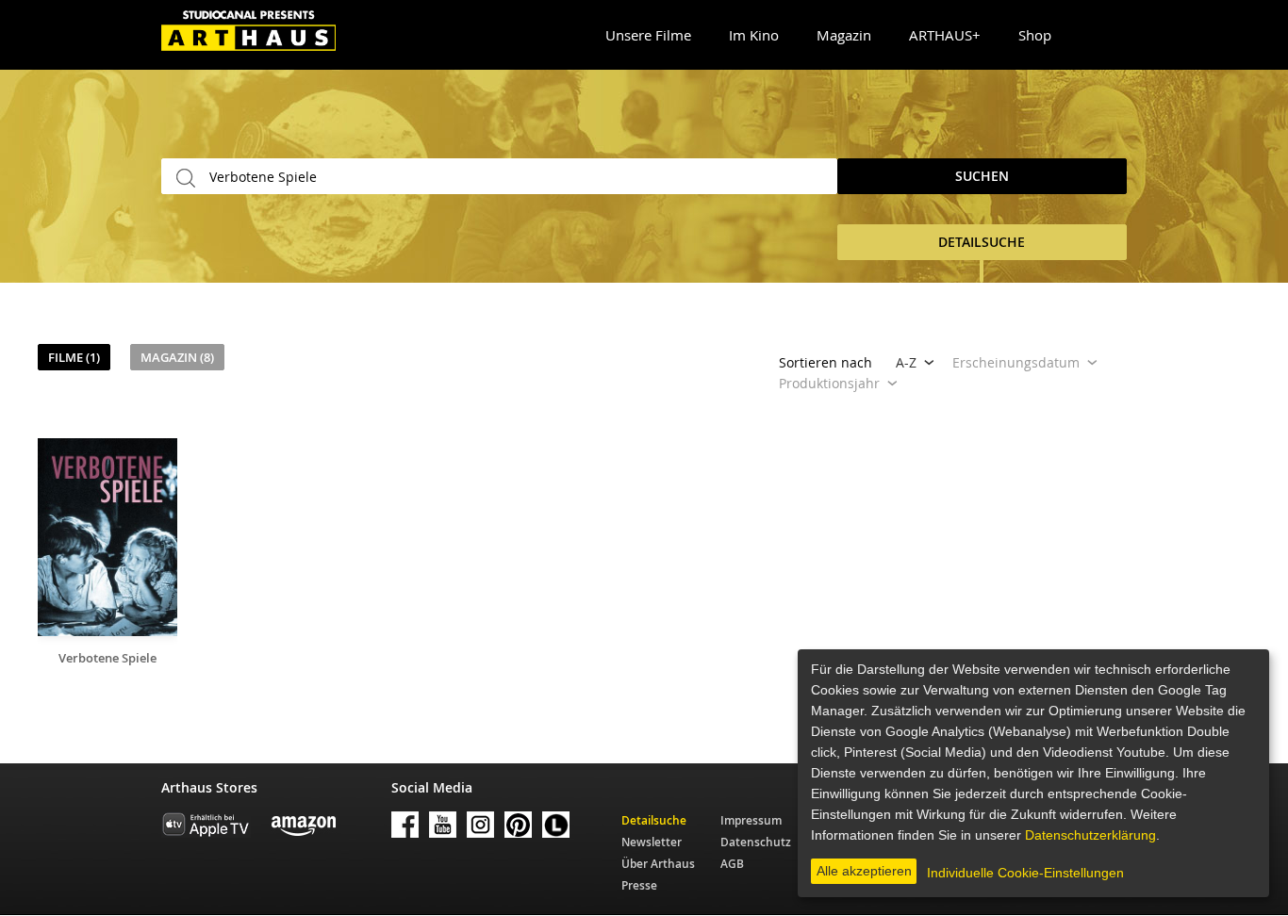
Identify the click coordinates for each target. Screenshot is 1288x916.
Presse (639, 885)
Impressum (751, 820)
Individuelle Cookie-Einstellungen (1025, 872)
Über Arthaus (658, 864)
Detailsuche (653, 820)
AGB (732, 864)
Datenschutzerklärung (1090, 834)
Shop (1034, 34)
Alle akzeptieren (864, 870)
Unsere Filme (648, 34)
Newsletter (651, 842)
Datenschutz (755, 842)
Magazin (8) (177, 357)
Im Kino (754, 34)
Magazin (844, 34)
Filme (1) (74, 357)
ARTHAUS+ (945, 34)
